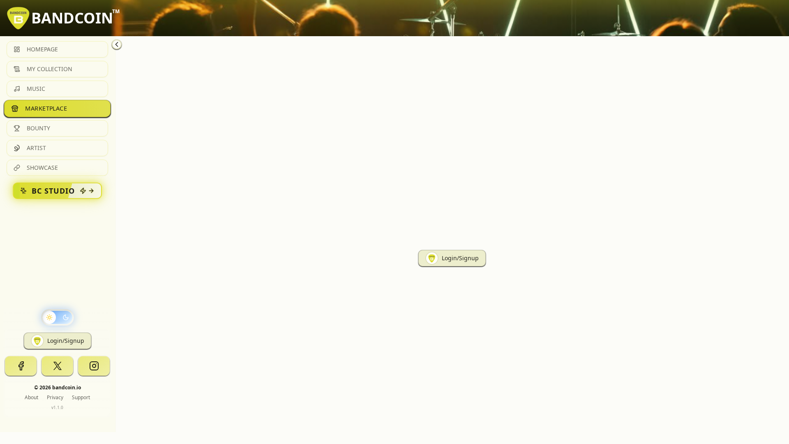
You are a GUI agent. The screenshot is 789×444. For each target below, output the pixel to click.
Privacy (55, 397)
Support (81, 397)
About (31, 397)
